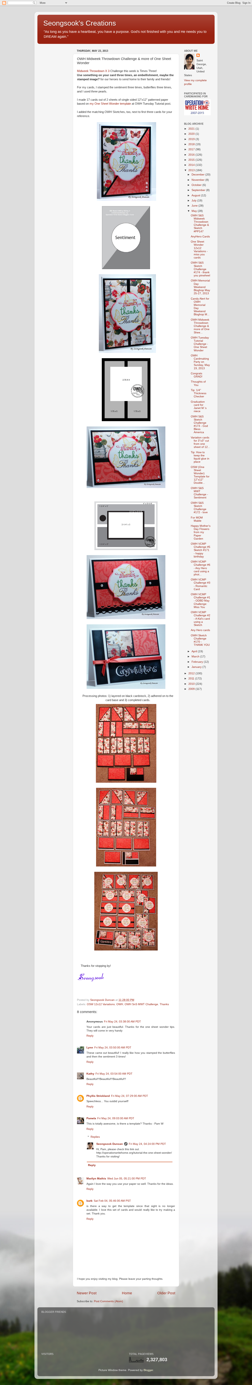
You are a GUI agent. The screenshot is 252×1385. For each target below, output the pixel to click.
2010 (191, 683)
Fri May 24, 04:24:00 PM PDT (147, 1143)
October (197, 185)
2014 (191, 164)
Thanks (164, 1004)
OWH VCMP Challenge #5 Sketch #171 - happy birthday (200, 550)
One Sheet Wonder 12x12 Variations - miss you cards (199, 249)
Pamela (91, 1118)
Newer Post (86, 1293)
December (198, 174)
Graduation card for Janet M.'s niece (199, 406)
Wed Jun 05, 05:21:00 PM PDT (126, 1178)
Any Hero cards (200, 630)
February (198, 661)
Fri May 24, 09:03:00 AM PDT (115, 1118)
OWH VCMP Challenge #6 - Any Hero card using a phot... (200, 568)
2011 (191, 678)
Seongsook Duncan (109, 1143)
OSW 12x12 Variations (101, 1004)
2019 (191, 139)
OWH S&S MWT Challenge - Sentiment (199, 493)
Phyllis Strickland (98, 1095)
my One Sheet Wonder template (110, 103)
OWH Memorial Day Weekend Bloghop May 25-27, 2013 (200, 287)
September (199, 190)
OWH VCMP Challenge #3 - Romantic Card (200, 584)
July (194, 200)
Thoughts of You (198, 383)
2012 (191, 673)
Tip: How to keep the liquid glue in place (200, 457)
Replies (95, 1136)
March (196, 656)
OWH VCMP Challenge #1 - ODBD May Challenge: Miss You (200, 601)
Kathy (90, 1073)
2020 (191, 133)
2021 (191, 128)
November (198, 179)
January (197, 666)
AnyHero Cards (200, 236)
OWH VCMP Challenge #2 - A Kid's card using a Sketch (200, 619)
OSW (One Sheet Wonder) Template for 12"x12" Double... (200, 475)
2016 (191, 154)
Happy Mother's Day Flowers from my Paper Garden (200, 532)
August (196, 195)
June (195, 205)
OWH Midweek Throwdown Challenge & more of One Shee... (200, 326)
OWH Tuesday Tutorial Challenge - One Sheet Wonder (200, 344)
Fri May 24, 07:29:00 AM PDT (129, 1095)
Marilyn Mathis (96, 1178)
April (195, 651)
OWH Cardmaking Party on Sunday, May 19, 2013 (200, 362)
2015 (191, 159)
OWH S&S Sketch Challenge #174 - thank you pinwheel (200, 269)
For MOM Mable (197, 519)
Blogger (148, 1370)
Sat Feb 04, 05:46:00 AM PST (112, 1200)
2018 (191, 144)
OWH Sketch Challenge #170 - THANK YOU (200, 640)
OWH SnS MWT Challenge (141, 1004)
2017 (191, 149)
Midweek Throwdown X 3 (93, 71)
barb (89, 1200)
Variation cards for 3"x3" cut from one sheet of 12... (200, 442)
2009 (191, 688)
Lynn (89, 1047)
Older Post (166, 1293)
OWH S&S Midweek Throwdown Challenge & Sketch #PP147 (200, 223)
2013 (191, 170)
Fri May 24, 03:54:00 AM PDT (113, 1073)
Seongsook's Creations (79, 23)
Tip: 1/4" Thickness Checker (198, 393)
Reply (90, 1035)
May (195, 210)
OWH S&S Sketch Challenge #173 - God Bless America (199, 424)
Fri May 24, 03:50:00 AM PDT (112, 1047)
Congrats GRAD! (196, 375)
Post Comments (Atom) (108, 1301)
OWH (119, 1004)
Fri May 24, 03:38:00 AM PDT (122, 1021)
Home (127, 1293)
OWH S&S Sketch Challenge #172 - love (199, 507)
